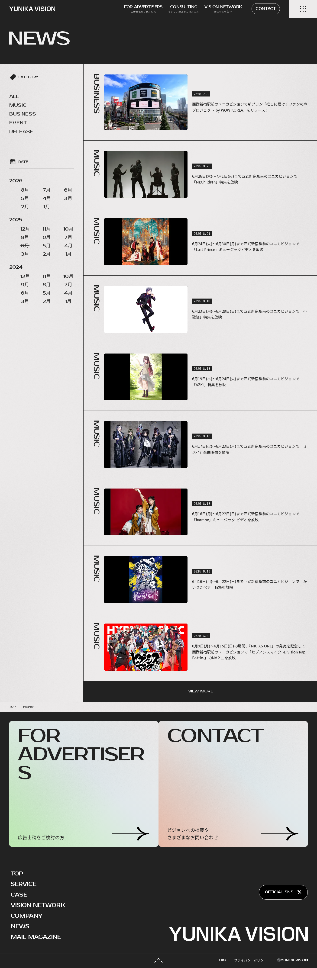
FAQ (222, 960)
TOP (17, 873)
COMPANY (26, 915)
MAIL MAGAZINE (36, 936)
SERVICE (23, 884)
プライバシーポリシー (250, 960)
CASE (19, 894)
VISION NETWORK (38, 905)
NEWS (20, 926)
